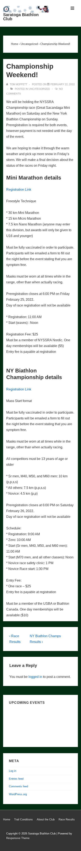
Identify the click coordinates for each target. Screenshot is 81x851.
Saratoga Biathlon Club (21, 16)
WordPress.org (18, 794)
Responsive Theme (17, 838)
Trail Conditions (23, 819)
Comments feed (18, 786)
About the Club (46, 819)
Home (6, 819)
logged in (35, 677)
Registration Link (18, 189)
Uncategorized (39, 88)
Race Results (67, 819)
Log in (12, 770)
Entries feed (16, 778)
